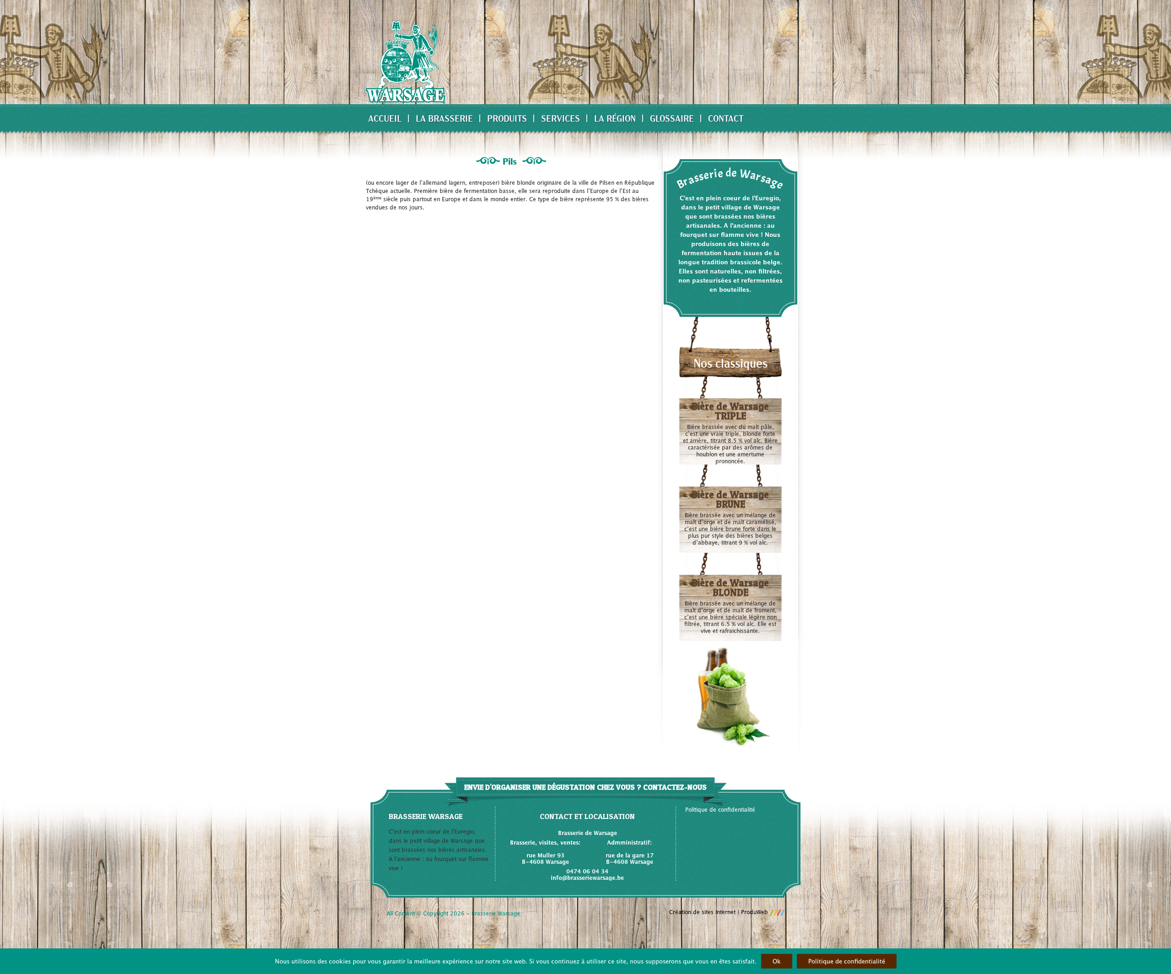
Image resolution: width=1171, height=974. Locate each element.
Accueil (385, 118)
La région (615, 118)
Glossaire (672, 118)
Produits (507, 118)
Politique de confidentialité (720, 810)
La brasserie (444, 118)
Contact (726, 118)
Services (560, 118)
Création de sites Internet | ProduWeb (719, 912)
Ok (777, 961)
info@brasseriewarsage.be (587, 878)
